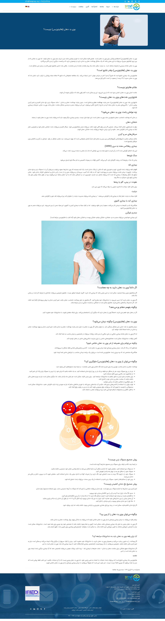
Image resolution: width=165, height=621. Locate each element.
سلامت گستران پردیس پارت (70, 608)
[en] (28, 7)
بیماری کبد (132, 200)
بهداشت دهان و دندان (95, 102)
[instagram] (132, 1)
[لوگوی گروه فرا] (132, 4)
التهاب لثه (134, 169)
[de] (26, 7)
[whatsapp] (125, 1)
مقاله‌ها (114, 570)
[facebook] (139, 1)
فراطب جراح (98, 608)
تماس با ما (123, 609)
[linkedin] (128, 1)
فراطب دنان (92, 608)
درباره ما (128, 609)
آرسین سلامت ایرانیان (77, 610)
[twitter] (135, 1)
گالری (132, 609)
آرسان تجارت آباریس (88, 610)
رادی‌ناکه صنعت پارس (83, 608)
